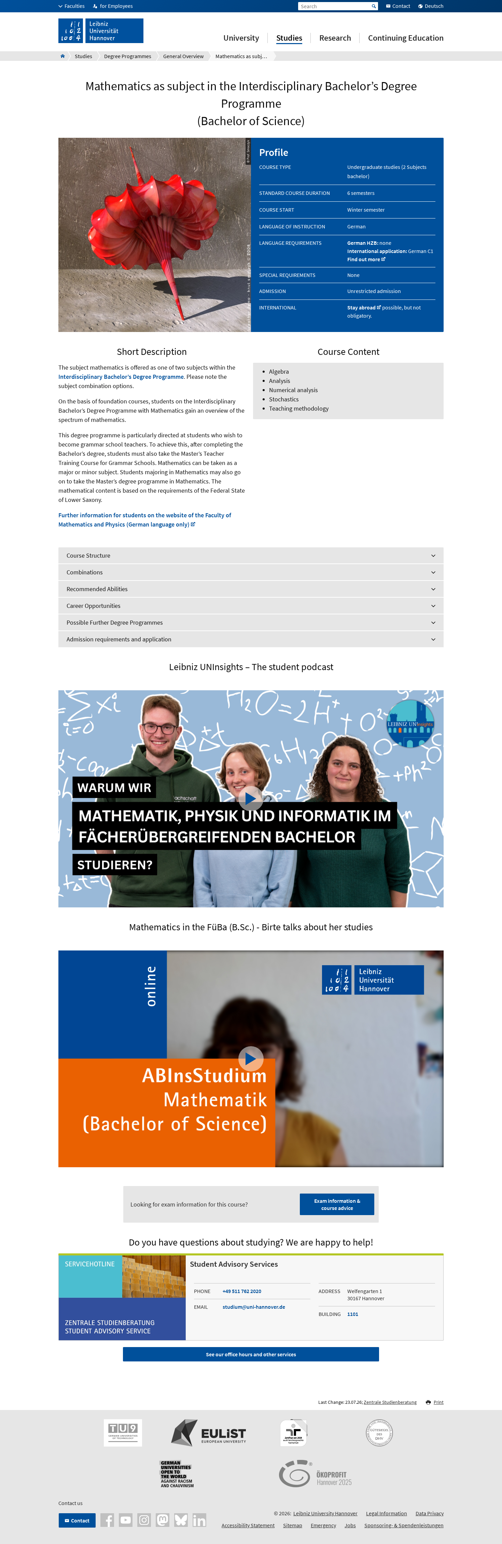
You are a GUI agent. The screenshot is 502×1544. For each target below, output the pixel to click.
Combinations (85, 572)
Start (374, 6)
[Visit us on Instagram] (144, 1519)
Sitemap (292, 1525)
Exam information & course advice (337, 1204)
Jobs (350, 1525)
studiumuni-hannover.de (254, 1306)
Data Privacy (430, 1513)
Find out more (363, 259)
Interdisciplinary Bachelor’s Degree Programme (121, 377)
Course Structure (88, 555)
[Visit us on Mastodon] (162, 1519)
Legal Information (386, 1513)
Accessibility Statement (248, 1525)
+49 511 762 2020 (242, 1291)
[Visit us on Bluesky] (181, 1519)
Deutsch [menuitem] (434, 5)
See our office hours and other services (251, 1354)
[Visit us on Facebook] (107, 1519)
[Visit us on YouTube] (125, 1519)
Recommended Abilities (97, 589)
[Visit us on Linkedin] (199, 1519)
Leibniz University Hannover (325, 1513)
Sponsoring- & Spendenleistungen (404, 1525)
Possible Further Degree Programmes (115, 622)
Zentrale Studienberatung (390, 1402)
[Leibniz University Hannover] (60, 56)
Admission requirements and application (119, 639)
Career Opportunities (94, 606)
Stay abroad (361, 307)
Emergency (323, 1525)
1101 (352, 1313)
